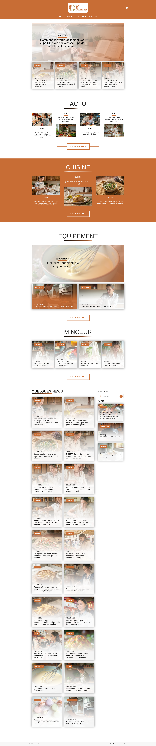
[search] (122, 7)
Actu (78, 104)
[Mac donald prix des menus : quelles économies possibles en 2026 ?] (42, 119)
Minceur (78, 332)
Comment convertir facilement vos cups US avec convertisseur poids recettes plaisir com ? (62, 43)
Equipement (78, 236)
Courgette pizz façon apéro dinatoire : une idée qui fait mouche (45, 556)
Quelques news (47, 391)
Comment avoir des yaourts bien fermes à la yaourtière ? (114, 119)
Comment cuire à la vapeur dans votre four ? (54, 306)
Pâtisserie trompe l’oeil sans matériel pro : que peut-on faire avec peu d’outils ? (78, 522)
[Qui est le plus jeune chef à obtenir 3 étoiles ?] (90, 119)
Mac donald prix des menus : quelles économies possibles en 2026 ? (46, 655)
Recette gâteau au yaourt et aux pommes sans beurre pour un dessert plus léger (47, 589)
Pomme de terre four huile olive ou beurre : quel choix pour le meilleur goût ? (78, 182)
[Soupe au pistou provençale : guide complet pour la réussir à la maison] (110, 185)
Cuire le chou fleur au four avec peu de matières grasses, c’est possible (77, 655)
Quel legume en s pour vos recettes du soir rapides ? (77, 590)
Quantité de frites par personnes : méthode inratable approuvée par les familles (47, 622)
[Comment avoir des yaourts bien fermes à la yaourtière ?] (114, 130)
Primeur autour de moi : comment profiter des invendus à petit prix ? (76, 556)
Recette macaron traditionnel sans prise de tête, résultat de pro (46, 722)
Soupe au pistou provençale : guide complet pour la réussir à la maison (46, 456)
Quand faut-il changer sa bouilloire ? (97, 306)
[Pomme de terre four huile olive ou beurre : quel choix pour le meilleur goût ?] (78, 196)
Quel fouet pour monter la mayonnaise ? (62, 264)
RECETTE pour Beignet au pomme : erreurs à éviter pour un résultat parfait (79, 456)
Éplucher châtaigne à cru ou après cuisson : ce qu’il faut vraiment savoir (78, 489)
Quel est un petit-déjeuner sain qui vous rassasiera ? (65, 363)
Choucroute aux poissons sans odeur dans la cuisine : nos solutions (110, 456)
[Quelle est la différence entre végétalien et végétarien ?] (66, 130)
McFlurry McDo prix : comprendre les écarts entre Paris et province (78, 622)
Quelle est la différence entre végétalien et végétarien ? (66, 119)
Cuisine (62, 36)
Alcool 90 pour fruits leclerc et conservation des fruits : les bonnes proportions (46, 522)
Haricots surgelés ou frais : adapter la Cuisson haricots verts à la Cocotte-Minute (45, 489)
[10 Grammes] (78, 8)
